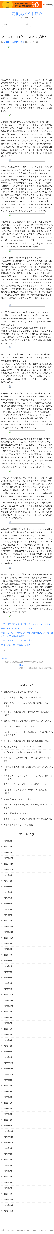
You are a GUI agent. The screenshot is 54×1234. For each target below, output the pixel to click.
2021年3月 (8, 1182)
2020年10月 (9, 1211)
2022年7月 (8, 1091)
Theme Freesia (31, 1230)
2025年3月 (8, 909)
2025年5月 (8, 898)
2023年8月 (8, 1017)
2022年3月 (8, 1114)
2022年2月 (8, 1120)
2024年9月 (8, 943)
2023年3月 (8, 1046)
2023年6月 (8, 1029)
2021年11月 (9, 1137)
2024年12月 (9, 926)
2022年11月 (9, 1069)
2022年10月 (9, 1074)
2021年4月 (8, 1177)
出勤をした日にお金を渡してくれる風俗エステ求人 (26, 784)
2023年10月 (9, 1006)
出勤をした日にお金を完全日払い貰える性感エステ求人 (28, 819)
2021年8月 (8, 1154)
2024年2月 (8, 983)
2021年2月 (8, 1188)
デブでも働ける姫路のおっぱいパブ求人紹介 (23, 752)
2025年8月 (8, 881)
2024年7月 (8, 955)
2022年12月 (9, 1063)
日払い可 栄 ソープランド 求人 (17, 799)
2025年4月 (8, 904)
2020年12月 (9, 1199)
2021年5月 (8, 1171)
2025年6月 (8, 892)
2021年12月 (9, 1131)
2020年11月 (9, 1205)
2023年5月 (8, 1034)
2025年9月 (8, 875)
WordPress (48, 1230)
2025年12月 (9, 858)
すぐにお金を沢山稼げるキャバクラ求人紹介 (23, 697)
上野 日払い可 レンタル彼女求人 (17, 640)
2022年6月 (8, 1097)
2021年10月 (9, 1143)
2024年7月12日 (32, 42)
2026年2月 (8, 847)
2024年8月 (8, 949)
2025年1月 (8, 921)
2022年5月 (8, 1103)
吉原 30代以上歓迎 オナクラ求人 (17, 628)
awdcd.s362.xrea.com (12, 42)
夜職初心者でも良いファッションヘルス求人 (23, 746)
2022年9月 (8, 1080)
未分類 (3, 651)
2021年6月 (8, 1165)
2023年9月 (8, 1012)
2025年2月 (8, 915)
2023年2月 (8, 1052)
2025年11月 (9, 864)
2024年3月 (8, 978)
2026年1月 (8, 852)
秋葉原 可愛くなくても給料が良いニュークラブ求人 (27, 721)
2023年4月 (8, 1040)
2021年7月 (8, 1160)
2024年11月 (9, 932)
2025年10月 (9, 869)
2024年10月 (9, 938)
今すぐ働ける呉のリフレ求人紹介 (18, 825)
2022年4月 (8, 1108)
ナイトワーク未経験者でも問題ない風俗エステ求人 (26, 741)
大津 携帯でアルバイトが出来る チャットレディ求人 (25, 624)
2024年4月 (8, 972)
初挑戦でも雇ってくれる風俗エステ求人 (21, 692)
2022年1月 (8, 1125)
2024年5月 (8, 966)
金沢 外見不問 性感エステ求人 (16, 645)
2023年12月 (9, 995)
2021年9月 (8, 1148)
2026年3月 (8, 841)
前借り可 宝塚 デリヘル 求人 (16, 813)
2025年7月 (8, 887)
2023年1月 (8, 1057)
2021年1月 (8, 1194)
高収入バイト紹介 (27, 14)
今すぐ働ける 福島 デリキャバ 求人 (19, 726)
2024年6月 (8, 960)
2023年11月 (9, 1000)
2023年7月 (8, 1023)
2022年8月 (8, 1086)
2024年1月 (8, 989)
